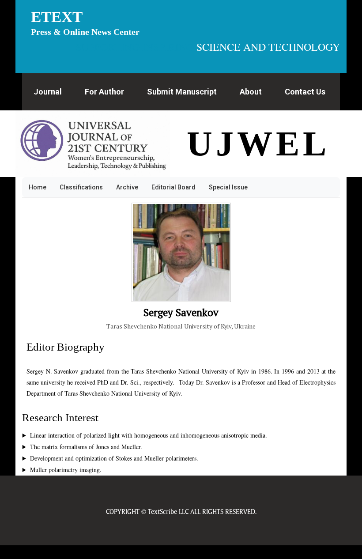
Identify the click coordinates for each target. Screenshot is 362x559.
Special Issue (228, 187)
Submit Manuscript (182, 91)
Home (37, 187)
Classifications (81, 187)
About (251, 91)
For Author (104, 91)
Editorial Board (173, 187)
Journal (48, 91)
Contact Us (305, 91)
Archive (127, 187)
